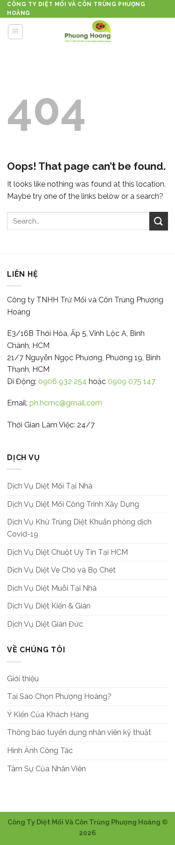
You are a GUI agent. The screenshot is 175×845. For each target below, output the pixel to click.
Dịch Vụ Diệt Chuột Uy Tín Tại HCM (67, 552)
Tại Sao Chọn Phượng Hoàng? (59, 696)
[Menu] (15, 31)
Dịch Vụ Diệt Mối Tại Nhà (49, 486)
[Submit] (158, 221)
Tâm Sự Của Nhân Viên (46, 768)
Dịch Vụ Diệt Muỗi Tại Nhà (52, 588)
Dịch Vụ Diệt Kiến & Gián (49, 605)
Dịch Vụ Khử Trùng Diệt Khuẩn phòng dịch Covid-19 (79, 527)
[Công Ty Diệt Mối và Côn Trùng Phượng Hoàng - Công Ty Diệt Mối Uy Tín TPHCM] (87, 32)
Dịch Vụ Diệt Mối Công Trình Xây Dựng (73, 504)
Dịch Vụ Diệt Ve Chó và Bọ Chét (61, 570)
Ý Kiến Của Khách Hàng (48, 714)
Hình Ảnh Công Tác (40, 750)
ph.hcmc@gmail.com (65, 402)
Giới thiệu (23, 678)
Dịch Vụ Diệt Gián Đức (45, 624)
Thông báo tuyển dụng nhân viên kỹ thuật (79, 732)
